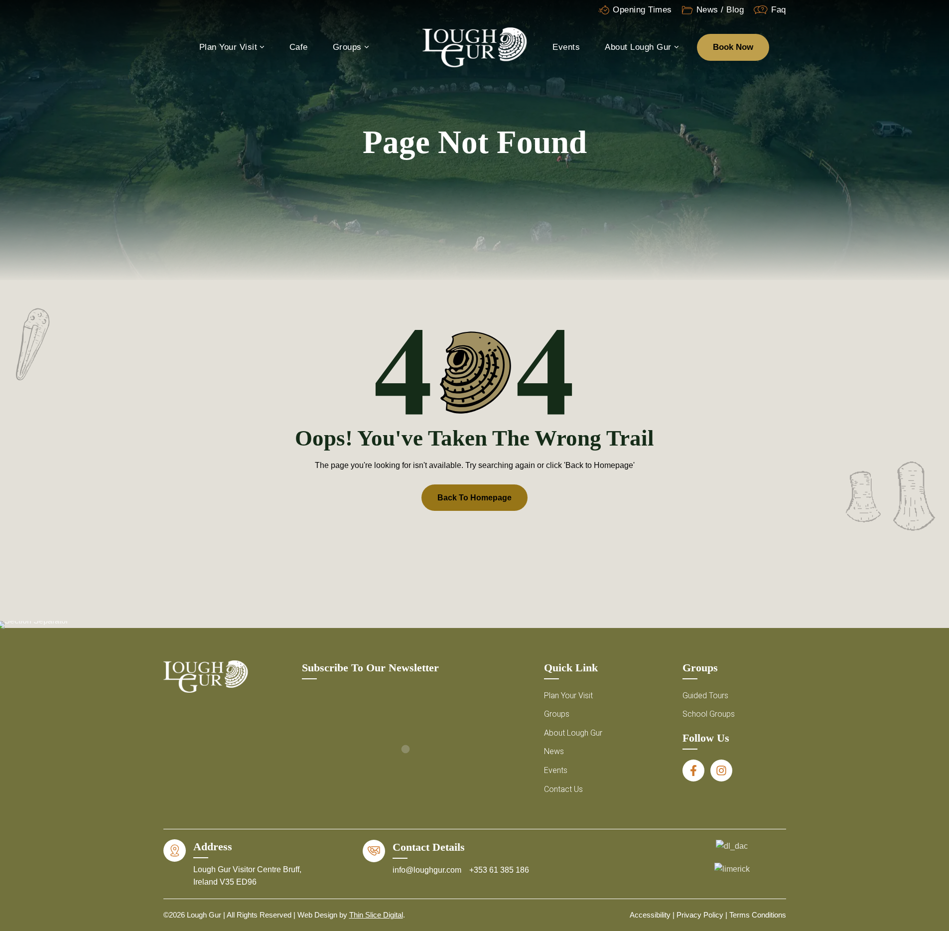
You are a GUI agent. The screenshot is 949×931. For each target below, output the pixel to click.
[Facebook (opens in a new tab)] (693, 770)
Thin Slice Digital (376, 915)
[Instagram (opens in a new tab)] (721, 770)
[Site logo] (474, 46)
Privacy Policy (700, 915)
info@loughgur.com (428, 870)
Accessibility (650, 915)
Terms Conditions (757, 915)
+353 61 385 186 (499, 870)
